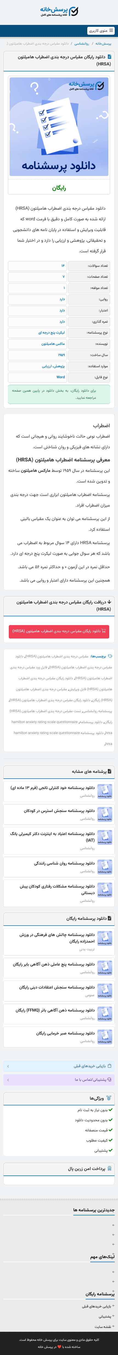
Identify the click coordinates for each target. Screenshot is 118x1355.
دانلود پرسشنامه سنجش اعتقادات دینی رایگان (57, 987)
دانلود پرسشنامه (91, 722)
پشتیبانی (105, 1316)
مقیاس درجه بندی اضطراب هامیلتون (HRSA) (56, 656)
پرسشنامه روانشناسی (97, 711)
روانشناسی (81, 44)
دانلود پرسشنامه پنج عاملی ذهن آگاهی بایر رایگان (54, 964)
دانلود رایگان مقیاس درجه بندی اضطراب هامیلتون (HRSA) (56, 631)
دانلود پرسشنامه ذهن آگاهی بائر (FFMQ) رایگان (55, 1010)
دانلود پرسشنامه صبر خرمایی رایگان (65, 1033)
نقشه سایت (103, 1327)
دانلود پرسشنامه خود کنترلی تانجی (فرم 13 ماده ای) (52, 788)
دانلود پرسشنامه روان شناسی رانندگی (64, 863)
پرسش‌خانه (103, 44)
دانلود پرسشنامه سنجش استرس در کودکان (59, 811)
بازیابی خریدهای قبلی (96, 1306)
